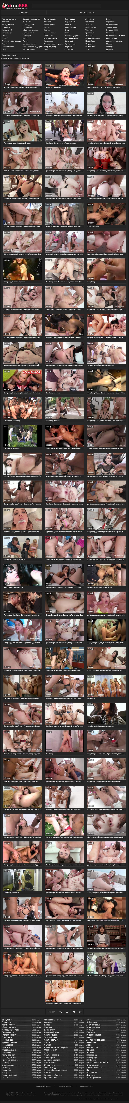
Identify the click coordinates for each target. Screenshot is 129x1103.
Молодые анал (8, 24)
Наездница (48, 41)
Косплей (47, 27)
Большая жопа (112, 24)
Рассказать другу (43, 1087)
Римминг (47, 22)
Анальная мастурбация (11, 41)
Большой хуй (90, 27)
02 (67, 1012)
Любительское (8, 47)
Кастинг (5, 44)
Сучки (66, 30)
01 (60, 1012)
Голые (4, 36)
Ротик (25, 41)
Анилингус (27, 22)
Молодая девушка (71, 36)
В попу (4, 38)
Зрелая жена (111, 27)
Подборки (27, 36)
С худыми (89, 44)
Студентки (68, 49)
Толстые (88, 30)
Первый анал (69, 24)
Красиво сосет (49, 33)
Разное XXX (90, 47)
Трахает (5, 22)
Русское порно (86, 1087)
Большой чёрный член (115, 36)
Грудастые (89, 33)
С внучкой (68, 41)
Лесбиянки (89, 19)
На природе (7, 33)
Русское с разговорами (53, 44)
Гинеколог (89, 22)
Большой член (70, 27)
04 (80, 1012)
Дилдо (4, 49)
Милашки (110, 44)
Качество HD (7, 30)
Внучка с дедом (50, 19)
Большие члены (29, 44)
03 (74, 1012)
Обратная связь (65, 1087)
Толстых (88, 24)
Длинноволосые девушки (33, 47)
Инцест (109, 19)
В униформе (69, 44)
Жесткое (88, 36)
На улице (68, 47)
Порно (13, 1095)
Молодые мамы (50, 38)
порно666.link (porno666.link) (27, 1093)
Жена (25, 38)
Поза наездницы (71, 38)
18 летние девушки (31, 30)
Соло (66, 33)
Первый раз (90, 41)
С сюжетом (27, 27)
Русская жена (28, 33)
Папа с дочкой (49, 24)
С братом (6, 27)
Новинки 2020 (112, 30)
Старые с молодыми (31, 19)
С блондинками (29, 24)
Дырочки (109, 49)
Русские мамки (29, 49)
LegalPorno (110, 22)
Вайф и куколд (50, 47)
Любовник (110, 33)
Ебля (46, 49)
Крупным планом (92, 38)
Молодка (110, 47)
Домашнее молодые (114, 41)
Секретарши (69, 19)
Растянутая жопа (9, 19)
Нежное (47, 30)
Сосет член (48, 36)
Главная (24, 13)
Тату (87, 49)
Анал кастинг (111, 38)
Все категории (87, 13)
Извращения (69, 22)
